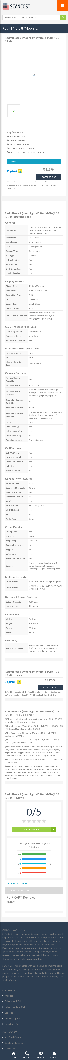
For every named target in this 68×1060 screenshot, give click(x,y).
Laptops (9, 1012)
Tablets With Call (13, 1001)
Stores (13, 162)
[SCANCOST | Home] (34, 6)
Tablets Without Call (15, 1007)
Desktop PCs (11, 1024)
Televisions (10, 1048)
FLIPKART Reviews (18, 883)
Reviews (11, 901)
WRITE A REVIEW (31, 829)
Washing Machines (14, 1043)
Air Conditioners (13, 1037)
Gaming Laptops (13, 1018)
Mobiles (9, 995)
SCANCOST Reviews (19, 890)
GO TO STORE (49, 177)
